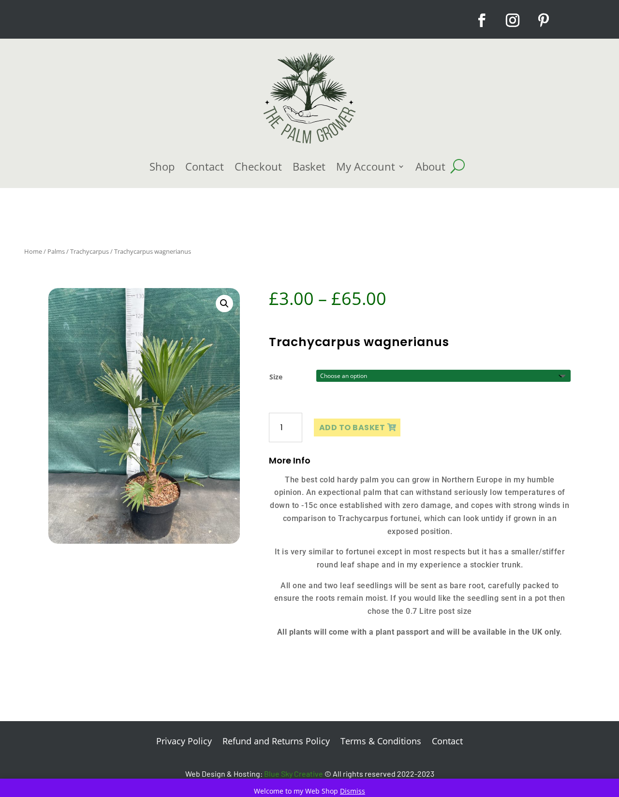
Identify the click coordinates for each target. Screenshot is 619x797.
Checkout (258, 166)
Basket (309, 166)
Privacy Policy (184, 742)
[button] (224, 303)
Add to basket (352, 427)
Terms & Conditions (380, 742)
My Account (365, 166)
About (430, 166)
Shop (162, 166)
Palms (56, 251)
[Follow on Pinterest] (543, 20)
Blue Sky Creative (293, 773)
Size (275, 376)
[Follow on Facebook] (481, 20)
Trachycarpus (89, 251)
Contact (204, 166)
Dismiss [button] (352, 791)
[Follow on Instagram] (512, 20)
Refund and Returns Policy (276, 742)
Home (33, 251)
